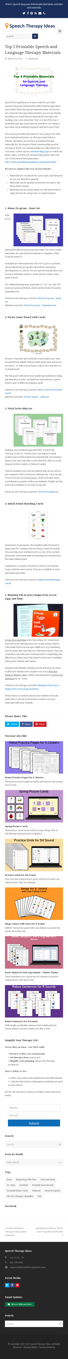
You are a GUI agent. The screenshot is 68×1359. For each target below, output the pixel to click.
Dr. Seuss (11, 1185)
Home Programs (52, 1191)
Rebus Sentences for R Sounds (21, 1021)
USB (39, 1196)
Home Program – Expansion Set (40, 305)
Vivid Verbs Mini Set (48, 492)
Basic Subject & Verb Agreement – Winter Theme (31, 972)
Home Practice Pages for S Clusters (24, 777)
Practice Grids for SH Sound (20, 875)
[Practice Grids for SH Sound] (34, 855)
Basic (9, 1179)
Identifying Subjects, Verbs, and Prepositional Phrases (49, 1230)
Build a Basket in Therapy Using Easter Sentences (16, 1231)
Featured (36, 1191)
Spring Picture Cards (16, 826)
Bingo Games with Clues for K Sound (25, 924)
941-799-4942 (16, 1262)
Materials (33, 59)
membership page (40, 151)
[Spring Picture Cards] (34, 806)
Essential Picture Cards (17, 1191)
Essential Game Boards (42, 1185)
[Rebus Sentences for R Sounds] (34, 1001)
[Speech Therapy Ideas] (30, 25)
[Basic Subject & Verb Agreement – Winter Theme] (34, 952)
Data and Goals (48, 1179)
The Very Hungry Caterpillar (20, 1196)
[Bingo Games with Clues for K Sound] (34, 903)
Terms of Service (47, 1347)
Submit (34, 1123)
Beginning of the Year (26, 1179)
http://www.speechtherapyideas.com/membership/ (31, 162)
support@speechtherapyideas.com (27, 1267)
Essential (23, 1185)
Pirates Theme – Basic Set (36, 397)
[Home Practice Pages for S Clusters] (34, 757)
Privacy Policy (30, 1347)
